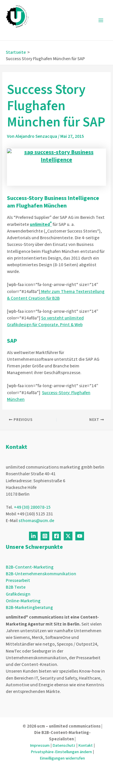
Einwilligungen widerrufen (62, 758)
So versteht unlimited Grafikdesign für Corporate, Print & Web (45, 321)
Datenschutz (63, 745)
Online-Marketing (23, 601)
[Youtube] (79, 536)
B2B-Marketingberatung (29, 607)
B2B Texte (15, 587)
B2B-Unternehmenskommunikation (41, 574)
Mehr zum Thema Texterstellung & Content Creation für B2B (56, 294)
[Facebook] (56, 536)
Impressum (40, 745)
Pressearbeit (18, 580)
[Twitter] (68, 536)
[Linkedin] (33, 536)
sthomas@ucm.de (36, 520)
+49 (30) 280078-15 (32, 507)
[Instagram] (45, 536)
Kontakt (85, 745)
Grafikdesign (18, 594)
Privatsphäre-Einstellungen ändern (61, 752)
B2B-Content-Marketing (30, 567)
